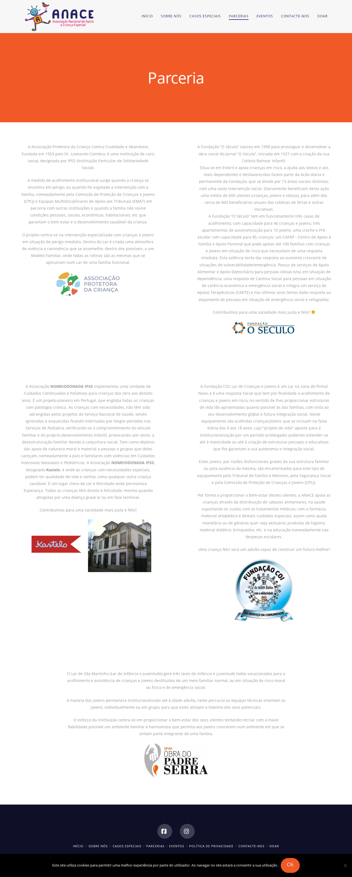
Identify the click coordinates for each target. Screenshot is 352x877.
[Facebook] (164, 831)
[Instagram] (187, 831)
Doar (274, 846)
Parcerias (155, 846)
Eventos (176, 846)
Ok (290, 864)
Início (78, 846)
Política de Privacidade (211, 846)
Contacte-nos (251, 846)
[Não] (345, 865)
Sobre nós (98, 846)
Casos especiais (127, 846)
